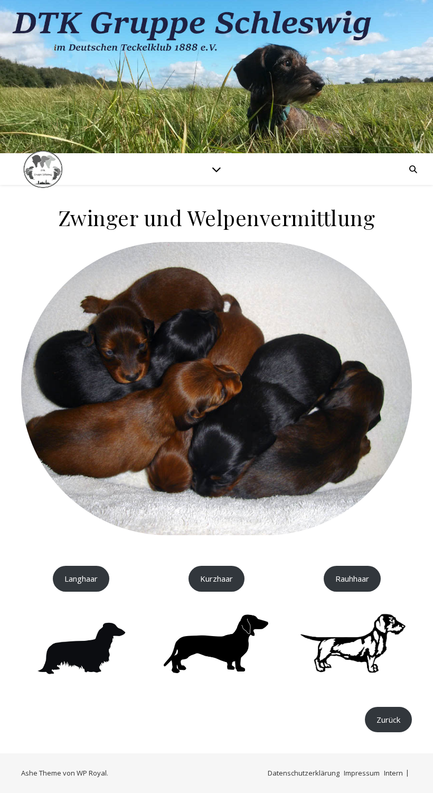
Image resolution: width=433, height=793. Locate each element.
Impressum (362, 773)
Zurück (388, 719)
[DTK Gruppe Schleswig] (42, 168)
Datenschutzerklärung (304, 773)
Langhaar (81, 578)
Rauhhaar (352, 578)
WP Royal (92, 773)
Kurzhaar (216, 578)
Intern (393, 773)
